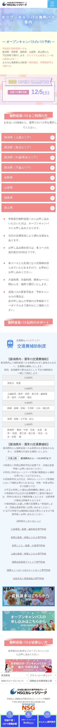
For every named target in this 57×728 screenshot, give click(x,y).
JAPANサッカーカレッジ (28, 521)
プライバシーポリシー (41, 675)
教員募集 (5, 675)
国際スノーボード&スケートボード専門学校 (28, 570)
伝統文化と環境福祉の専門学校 (28, 578)
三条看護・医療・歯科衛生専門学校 (28, 529)
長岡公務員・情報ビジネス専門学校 (28, 537)
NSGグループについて (12, 681)
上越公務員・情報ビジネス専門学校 (28, 553)
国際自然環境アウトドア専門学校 (28, 562)
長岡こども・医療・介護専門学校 (28, 545)
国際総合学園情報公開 (41, 681)
